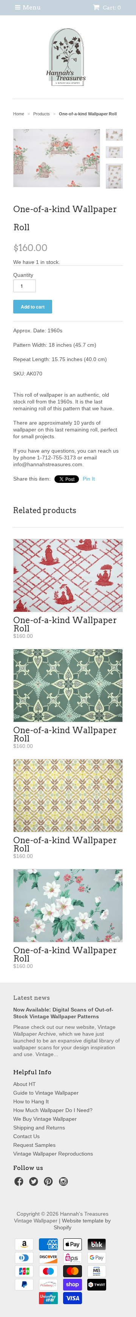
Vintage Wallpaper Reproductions (53, 1154)
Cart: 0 (111, 8)
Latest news (31, 997)
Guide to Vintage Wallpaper (46, 1093)
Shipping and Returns (39, 1128)
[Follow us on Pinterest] (49, 1183)
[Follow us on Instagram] (64, 1183)
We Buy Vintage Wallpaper (45, 1119)
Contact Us (26, 1136)
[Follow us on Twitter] (34, 1183)
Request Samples (34, 1145)
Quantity (23, 275)
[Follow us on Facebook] (20, 1183)
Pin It (89, 479)
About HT (24, 1084)
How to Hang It (31, 1101)
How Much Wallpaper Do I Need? (53, 1110)
